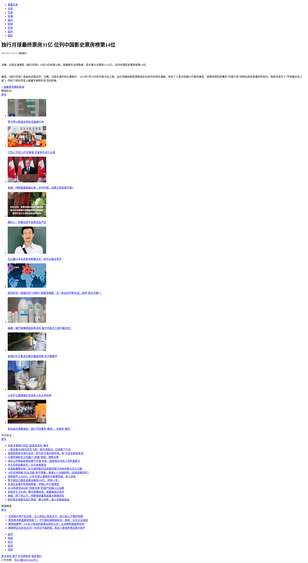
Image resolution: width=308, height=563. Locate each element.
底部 (10, 546)
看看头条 (13, 4)
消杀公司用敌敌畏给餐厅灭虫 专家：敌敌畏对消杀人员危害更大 (44, 461)
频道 (10, 538)
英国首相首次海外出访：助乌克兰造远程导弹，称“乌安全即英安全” (46, 453)
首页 (10, 534)
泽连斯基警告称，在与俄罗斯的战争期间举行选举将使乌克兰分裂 (45, 468)
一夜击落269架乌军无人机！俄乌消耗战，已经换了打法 (39, 449)
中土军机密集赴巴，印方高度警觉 (27, 465)
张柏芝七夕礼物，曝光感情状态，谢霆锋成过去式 (36, 492)
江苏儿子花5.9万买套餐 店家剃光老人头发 (31, 152)
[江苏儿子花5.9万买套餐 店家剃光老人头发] (27, 146)
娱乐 (10, 20)
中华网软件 (24, 556)
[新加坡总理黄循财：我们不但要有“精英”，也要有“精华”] (27, 422)
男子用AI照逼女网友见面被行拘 (26, 122)
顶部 (10, 549)
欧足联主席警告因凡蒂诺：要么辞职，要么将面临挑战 (38, 499)
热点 (10, 542)
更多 (3, 94)
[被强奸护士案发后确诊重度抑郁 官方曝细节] (27, 350)
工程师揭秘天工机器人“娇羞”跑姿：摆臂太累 (33, 457)
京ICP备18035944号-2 (26, 560)
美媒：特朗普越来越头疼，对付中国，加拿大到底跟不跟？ (41, 187)
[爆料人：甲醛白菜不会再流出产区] (27, 216)
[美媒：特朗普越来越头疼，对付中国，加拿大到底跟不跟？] (27, 181)
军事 (10, 16)
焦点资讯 (6, 556)
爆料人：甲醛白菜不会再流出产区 (27, 222)
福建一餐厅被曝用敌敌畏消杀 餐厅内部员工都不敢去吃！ (40, 328)
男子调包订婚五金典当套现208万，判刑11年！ (34, 480)
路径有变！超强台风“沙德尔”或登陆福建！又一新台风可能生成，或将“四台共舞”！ (55, 293)
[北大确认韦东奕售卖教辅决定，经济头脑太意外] (27, 252)
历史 (10, 28)
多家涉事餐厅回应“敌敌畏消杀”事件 (28, 445)
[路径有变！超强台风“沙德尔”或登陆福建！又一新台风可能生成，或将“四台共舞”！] (27, 286)
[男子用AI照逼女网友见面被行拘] (27, 115)
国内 (10, 31)
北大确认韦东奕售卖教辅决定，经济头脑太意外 (35, 259)
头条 (10, 8)
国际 (10, 35)
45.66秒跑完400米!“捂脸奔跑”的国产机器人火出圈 (36, 488)
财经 (10, 24)
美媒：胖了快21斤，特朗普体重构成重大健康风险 (36, 495)
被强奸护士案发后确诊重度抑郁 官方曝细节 (32, 356)
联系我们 (36, 556)
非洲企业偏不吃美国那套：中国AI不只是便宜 (33, 484)
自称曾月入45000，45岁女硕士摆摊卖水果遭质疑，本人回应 (42, 476)
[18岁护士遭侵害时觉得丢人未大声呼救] (27, 389)
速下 (14, 556)
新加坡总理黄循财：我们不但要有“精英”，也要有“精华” (39, 429)
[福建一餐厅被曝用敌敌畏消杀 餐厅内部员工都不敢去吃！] (27, 322)
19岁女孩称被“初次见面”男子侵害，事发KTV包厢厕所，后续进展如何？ (49, 472)
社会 (10, 12)
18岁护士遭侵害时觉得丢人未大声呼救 (29, 395)
